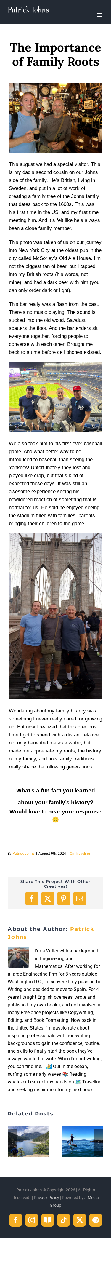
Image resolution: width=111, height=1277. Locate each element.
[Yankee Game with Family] (55, 364)
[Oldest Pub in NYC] (55, 85)
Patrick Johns (23, 853)
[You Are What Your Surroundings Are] (83, 1129)
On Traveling (80, 853)
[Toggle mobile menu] (100, 15)
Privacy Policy (46, 1197)
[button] (12, 1142)
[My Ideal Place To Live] (28, 1129)
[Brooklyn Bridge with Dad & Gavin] (55, 535)
